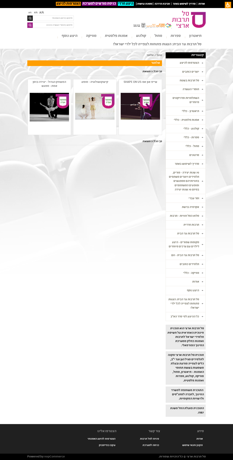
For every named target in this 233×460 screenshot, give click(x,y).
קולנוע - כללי (191, 129)
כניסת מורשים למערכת (99, 4)
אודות (201, 4)
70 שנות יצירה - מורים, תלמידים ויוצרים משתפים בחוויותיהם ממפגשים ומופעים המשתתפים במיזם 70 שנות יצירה (184, 181)
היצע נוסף (70, 36)
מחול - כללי (192, 146)
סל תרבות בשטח (189, 80)
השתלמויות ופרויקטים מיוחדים (186, 100)
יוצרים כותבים (190, 72)
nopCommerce (54, 457)
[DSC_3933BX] (49, 113)
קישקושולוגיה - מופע (94, 82)
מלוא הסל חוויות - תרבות (184, 216)
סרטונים (194, 155)
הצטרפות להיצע (68, 4)
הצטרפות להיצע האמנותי (101, 439)
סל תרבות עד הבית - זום (185, 255)
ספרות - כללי (191, 137)
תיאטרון (195, 36)
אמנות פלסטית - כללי (186, 120)
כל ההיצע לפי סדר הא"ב (185, 316)
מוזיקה (91, 36)
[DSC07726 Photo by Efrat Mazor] (94, 113)
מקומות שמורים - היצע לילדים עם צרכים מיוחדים (184, 244)
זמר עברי (194, 198)
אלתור (150, 55)
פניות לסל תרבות (149, 439)
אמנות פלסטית (116, 36)
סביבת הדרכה (162, 4)
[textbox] (53, 18)
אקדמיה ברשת (190, 207)
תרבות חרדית (191, 225)
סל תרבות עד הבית (188, 233)
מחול (158, 36)
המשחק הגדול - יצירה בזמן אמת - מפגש (49, 84)
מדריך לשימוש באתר (184, 4)
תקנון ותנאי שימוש (192, 445)
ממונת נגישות (144, 4)
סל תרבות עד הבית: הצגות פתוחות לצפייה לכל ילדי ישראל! (157, 44)
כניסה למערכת (151, 445)
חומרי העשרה (191, 89)
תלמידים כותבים (189, 264)
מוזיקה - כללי (191, 273)
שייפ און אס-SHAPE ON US (140, 82)
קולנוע (141, 36)
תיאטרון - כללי (190, 111)
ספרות (176, 36)
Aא (29, 12)
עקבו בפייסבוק (107, 445)
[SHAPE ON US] (140, 113)
